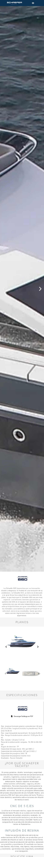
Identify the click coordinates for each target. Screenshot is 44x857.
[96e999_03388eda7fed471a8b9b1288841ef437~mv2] (22, 641)
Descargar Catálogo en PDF (23, 716)
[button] (33, 3)
